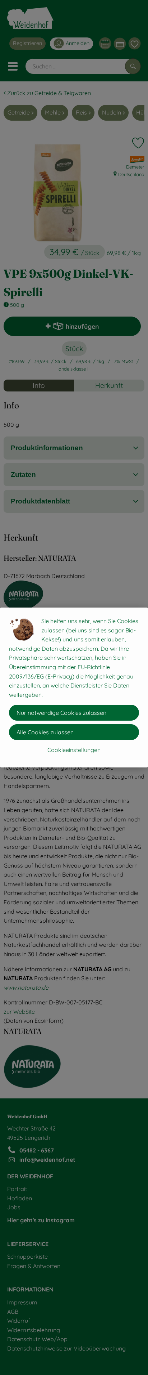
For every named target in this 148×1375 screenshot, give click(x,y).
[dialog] (74, 687)
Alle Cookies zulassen (45, 732)
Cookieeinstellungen (74, 749)
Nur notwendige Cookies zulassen (61, 712)
